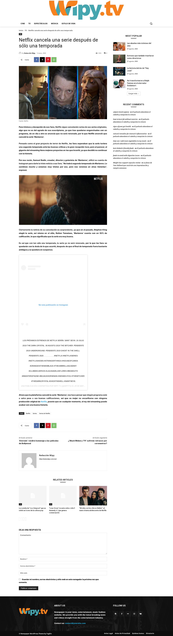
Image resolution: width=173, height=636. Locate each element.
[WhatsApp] (53, 59)
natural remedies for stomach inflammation (130, 134)
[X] (42, 59)
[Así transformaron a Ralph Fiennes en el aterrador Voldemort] (119, 83)
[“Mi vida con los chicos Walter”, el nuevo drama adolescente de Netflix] (93, 495)
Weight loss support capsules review (126, 163)
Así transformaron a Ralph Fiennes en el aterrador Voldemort (138, 83)
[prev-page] (20, 519)
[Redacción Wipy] (20, 53)
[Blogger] (115, 613)
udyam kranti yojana (121, 112)
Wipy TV (57, 386)
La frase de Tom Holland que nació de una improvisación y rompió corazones (132, 165)
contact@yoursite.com (75, 623)
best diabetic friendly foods (123, 148)
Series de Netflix (44, 413)
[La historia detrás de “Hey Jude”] (119, 71)
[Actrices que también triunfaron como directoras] (119, 59)
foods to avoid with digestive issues (126, 155)
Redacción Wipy (29, 53)
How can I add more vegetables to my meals (129, 141)
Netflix (44, 401)
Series (35, 413)
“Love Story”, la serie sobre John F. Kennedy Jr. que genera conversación (62, 510)
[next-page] (24, 519)
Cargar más (132, 93)
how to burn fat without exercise (125, 119)
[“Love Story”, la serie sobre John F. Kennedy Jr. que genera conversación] (63, 495)
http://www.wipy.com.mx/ (48, 459)
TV (26, 30)
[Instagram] (134, 613)
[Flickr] (128, 613)
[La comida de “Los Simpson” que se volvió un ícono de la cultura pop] (33, 495)
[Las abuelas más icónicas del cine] (119, 46)
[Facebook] (36, 59)
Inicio (21, 30)
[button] (151, 23)
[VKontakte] (140, 613)
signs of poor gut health (122, 126)
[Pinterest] (48, 59)
